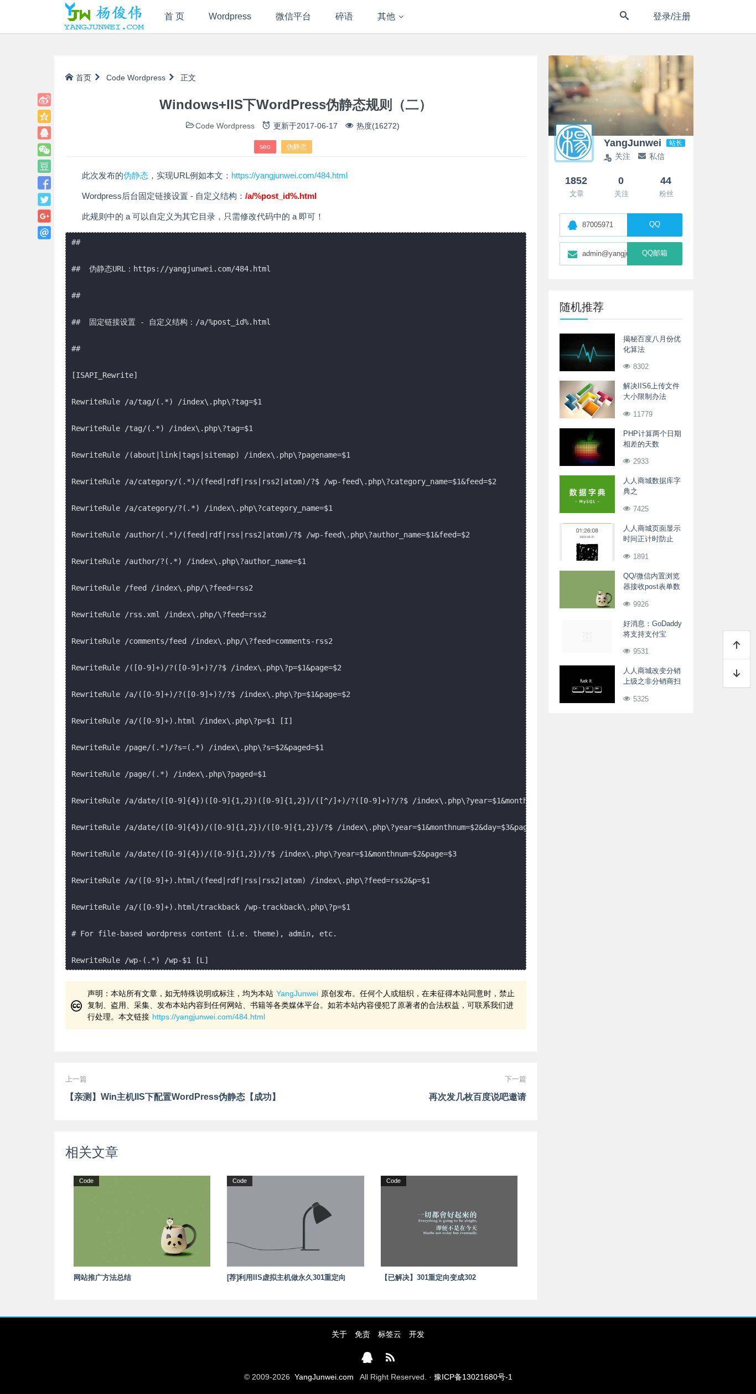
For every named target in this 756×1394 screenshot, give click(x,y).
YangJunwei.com (324, 1376)
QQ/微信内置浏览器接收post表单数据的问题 (651, 587)
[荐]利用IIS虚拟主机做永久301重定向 (286, 1277)
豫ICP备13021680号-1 (473, 1376)
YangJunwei (297, 993)
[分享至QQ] (44, 133)
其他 (386, 16)
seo (265, 147)
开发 (416, 1334)
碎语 (344, 16)
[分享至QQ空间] (44, 116)
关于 (339, 1334)
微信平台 (293, 16)
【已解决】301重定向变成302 (428, 1277)
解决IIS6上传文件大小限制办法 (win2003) (651, 397)
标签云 (389, 1334)
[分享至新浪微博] (44, 99)
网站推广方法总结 (102, 1277)
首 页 (174, 16)
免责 (362, 1334)
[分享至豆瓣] (44, 166)
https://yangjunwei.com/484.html (289, 175)
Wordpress (230, 16)
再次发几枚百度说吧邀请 (477, 1096)
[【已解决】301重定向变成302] (449, 1220)
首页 (83, 77)
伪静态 (297, 147)
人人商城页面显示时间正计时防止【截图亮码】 (652, 539)
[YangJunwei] (103, 16)
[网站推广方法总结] (142, 1220)
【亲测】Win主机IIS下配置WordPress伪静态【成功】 (173, 1096)
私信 (657, 156)
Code (115, 77)
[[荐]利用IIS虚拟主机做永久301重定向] (295, 1220)
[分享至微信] (44, 149)
